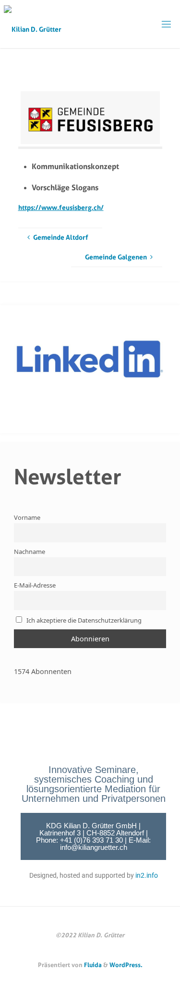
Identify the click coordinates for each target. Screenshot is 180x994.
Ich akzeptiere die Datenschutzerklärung (83, 620)
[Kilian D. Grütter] (32, 24)
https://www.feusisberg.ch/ (61, 207)
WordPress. (126, 965)
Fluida (92, 965)
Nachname (29, 551)
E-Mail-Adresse (35, 585)
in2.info (146, 875)
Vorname (27, 517)
